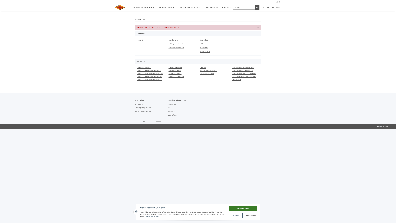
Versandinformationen (176, 48)
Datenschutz (204, 40)
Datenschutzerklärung (152, 216)
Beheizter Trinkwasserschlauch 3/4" (149, 77)
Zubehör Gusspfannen (176, 77)
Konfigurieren (251, 215)
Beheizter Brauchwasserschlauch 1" (149, 80)
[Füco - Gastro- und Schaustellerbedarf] (120, 7)
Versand (158, 121)
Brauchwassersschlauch (208, 71)
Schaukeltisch (236, 80)
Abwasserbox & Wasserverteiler (243, 68)
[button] (263, 7)
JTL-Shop (385, 126)
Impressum (204, 48)
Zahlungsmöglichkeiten (177, 44)
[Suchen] (257, 7)
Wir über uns (173, 40)
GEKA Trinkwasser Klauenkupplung (244, 77)
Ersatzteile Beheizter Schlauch (242, 71)
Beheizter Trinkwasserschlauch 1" (149, 71)
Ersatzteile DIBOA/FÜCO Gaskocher (244, 74)
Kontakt (277, 2)
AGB (201, 44)
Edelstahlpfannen (175, 71)
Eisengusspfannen (175, 74)
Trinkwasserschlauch (207, 74)
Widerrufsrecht (205, 51)
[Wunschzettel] (268, 7)
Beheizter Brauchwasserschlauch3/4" (150, 74)
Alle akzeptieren (243, 208)
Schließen (235, 215)
